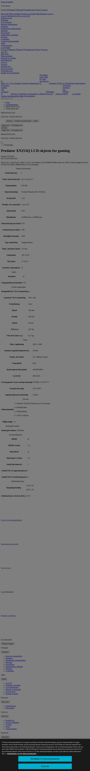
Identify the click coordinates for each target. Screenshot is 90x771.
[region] (45, 755)
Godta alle (45, 766)
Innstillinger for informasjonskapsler (45, 759)
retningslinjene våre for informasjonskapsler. (22, 753)
